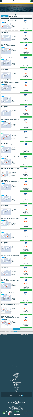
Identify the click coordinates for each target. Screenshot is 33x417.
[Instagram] (25, 334)
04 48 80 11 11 (17, 401)
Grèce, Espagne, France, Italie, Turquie (7, 316)
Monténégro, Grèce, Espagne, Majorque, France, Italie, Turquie (10, 304)
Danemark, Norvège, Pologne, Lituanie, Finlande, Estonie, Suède (10, 168)
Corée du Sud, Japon (4, 69)
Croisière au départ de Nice (16, 366)
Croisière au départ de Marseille (16, 365)
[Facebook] (22, 334)
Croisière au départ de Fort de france (16, 367)
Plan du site (16, 377)
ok (21, 395)
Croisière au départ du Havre (16, 369)
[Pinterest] (27, 334)
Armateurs (5, 331)
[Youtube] (23, 334)
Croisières (1, 331)
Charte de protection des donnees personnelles (16, 380)
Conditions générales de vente (16, 375)
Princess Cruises (10, 331)
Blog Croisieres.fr (16, 385)
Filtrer (9, 18)
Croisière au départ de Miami (16, 368)
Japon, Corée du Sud (4, 32)
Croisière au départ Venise (16, 370)
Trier (25, 18)
